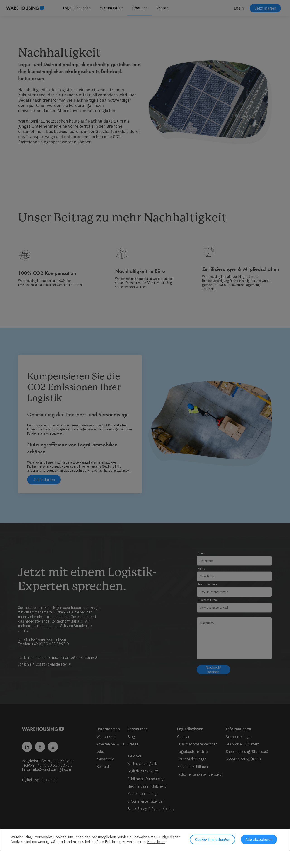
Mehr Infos (156, 841)
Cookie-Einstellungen (212, 839)
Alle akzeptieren (259, 839)
